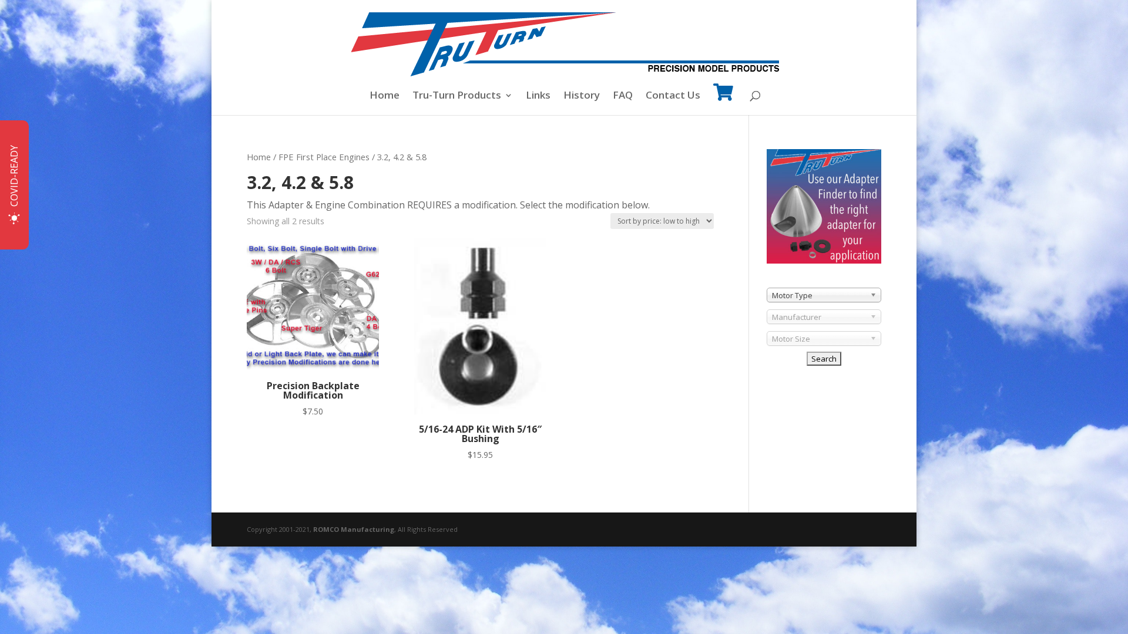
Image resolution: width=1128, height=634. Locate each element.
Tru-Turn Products (456, 96)
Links (538, 96)
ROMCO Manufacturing (353, 529)
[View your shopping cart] (723, 100)
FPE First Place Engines (324, 157)
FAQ (623, 96)
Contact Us (673, 96)
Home (385, 96)
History (581, 96)
